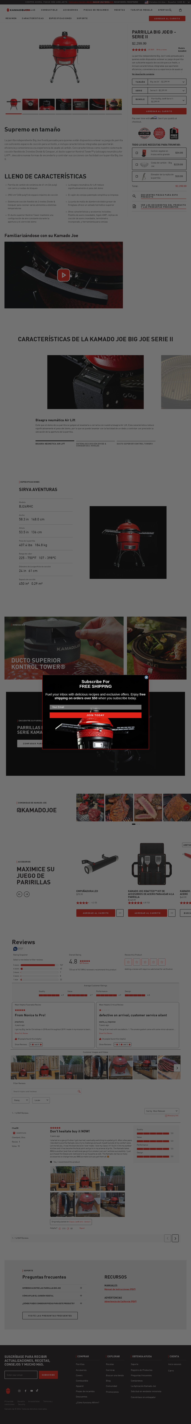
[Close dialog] (146, 677)
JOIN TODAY (95, 715)
